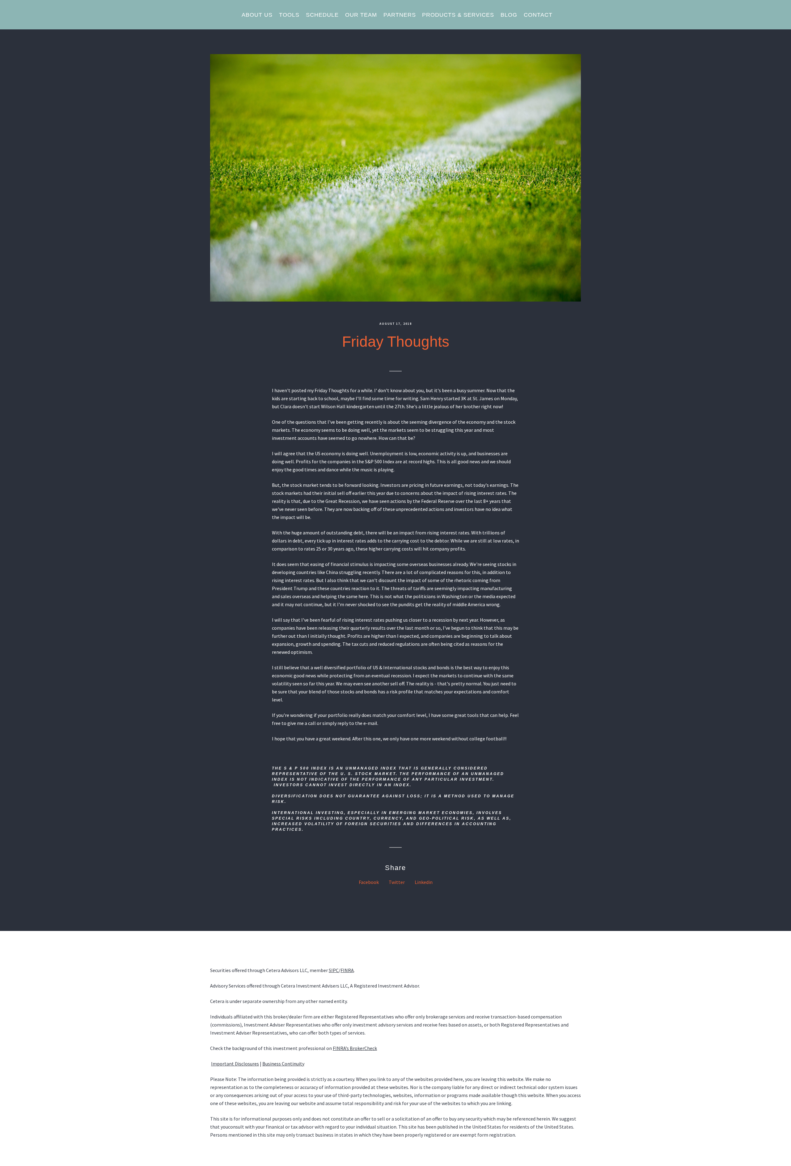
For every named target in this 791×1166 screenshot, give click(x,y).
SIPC (334, 970)
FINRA (347, 970)
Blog (509, 15)
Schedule (322, 15)
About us (257, 15)
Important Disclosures (235, 1064)
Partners (399, 15)
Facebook (369, 882)
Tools (289, 15)
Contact (538, 15)
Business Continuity (283, 1064)
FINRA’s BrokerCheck (355, 1048)
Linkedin (424, 882)
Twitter (397, 882)
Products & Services (458, 15)
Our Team (361, 15)
